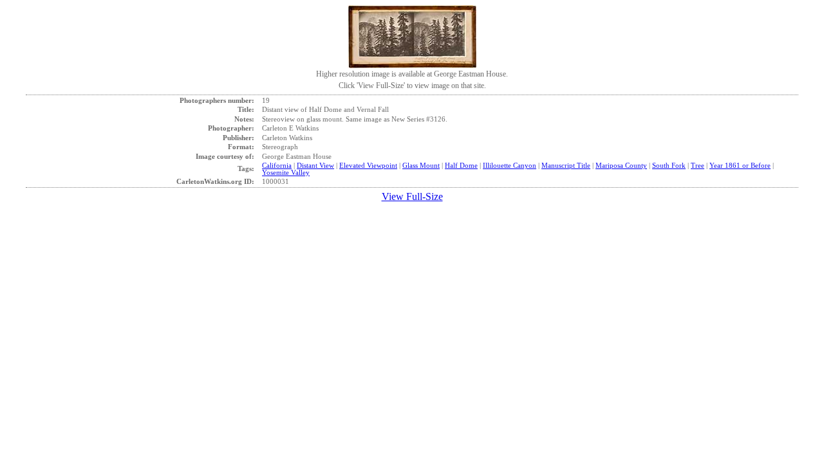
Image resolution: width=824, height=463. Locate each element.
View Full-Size (412, 196)
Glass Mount (421, 165)
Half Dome (461, 165)
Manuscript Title (565, 165)
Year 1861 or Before (740, 165)
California (277, 165)
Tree (697, 165)
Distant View (315, 165)
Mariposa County (621, 165)
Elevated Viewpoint (368, 165)
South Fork (669, 165)
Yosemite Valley (286, 172)
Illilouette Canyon (509, 165)
